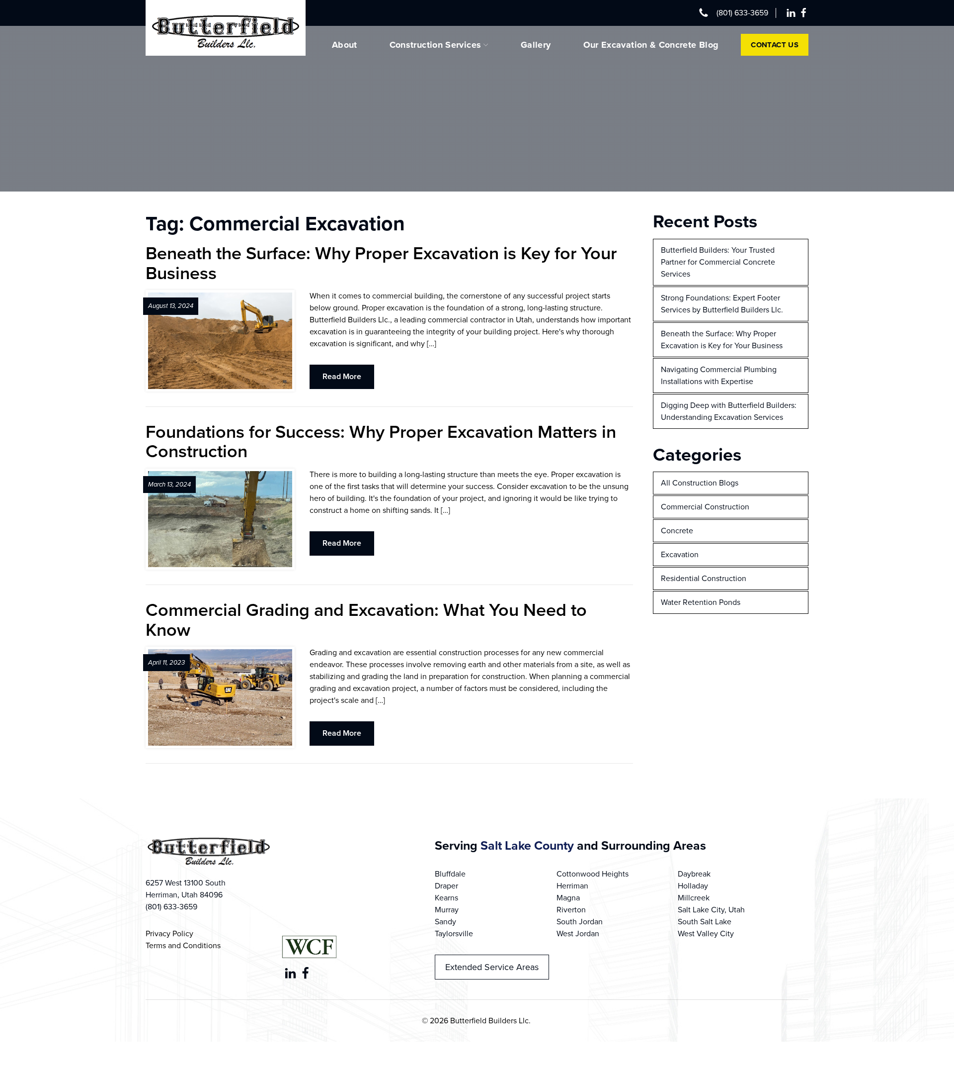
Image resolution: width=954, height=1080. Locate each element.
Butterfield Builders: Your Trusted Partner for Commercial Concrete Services (718, 262)
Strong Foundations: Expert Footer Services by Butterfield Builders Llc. (722, 303)
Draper (446, 885)
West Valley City (706, 933)
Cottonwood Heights (592, 874)
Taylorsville (454, 933)
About (344, 44)
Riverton (571, 909)
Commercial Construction (705, 506)
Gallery (536, 44)
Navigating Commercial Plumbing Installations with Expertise (719, 375)
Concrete (677, 530)
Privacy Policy (169, 933)
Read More (341, 376)
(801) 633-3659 (742, 12)
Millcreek (694, 897)
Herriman (572, 885)
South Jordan (579, 921)
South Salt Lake (704, 921)
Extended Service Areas (492, 967)
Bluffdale (450, 874)
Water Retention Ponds (700, 602)
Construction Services (435, 44)
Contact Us (774, 44)
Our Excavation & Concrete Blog (651, 44)
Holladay (693, 885)
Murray (447, 909)
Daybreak (694, 874)
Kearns (446, 897)
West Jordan (577, 933)
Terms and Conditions (183, 945)
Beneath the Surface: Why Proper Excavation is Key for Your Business (722, 339)
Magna (568, 897)
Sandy (445, 921)
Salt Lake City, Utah (711, 909)
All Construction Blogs (699, 483)
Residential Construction (703, 578)
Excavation (680, 554)
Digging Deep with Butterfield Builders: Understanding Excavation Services (728, 411)
